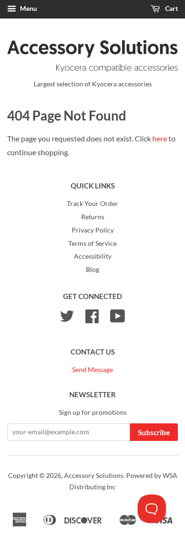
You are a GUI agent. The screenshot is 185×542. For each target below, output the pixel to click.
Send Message (92, 370)
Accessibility (92, 256)
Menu (27, 8)
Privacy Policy (93, 230)
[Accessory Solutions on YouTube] (117, 319)
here (159, 138)
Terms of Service (92, 243)
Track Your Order (92, 203)
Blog (92, 269)
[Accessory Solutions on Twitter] (67, 319)
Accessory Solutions (93, 475)
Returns (92, 217)
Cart (171, 8)
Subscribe (154, 432)
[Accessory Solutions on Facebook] (92, 319)
